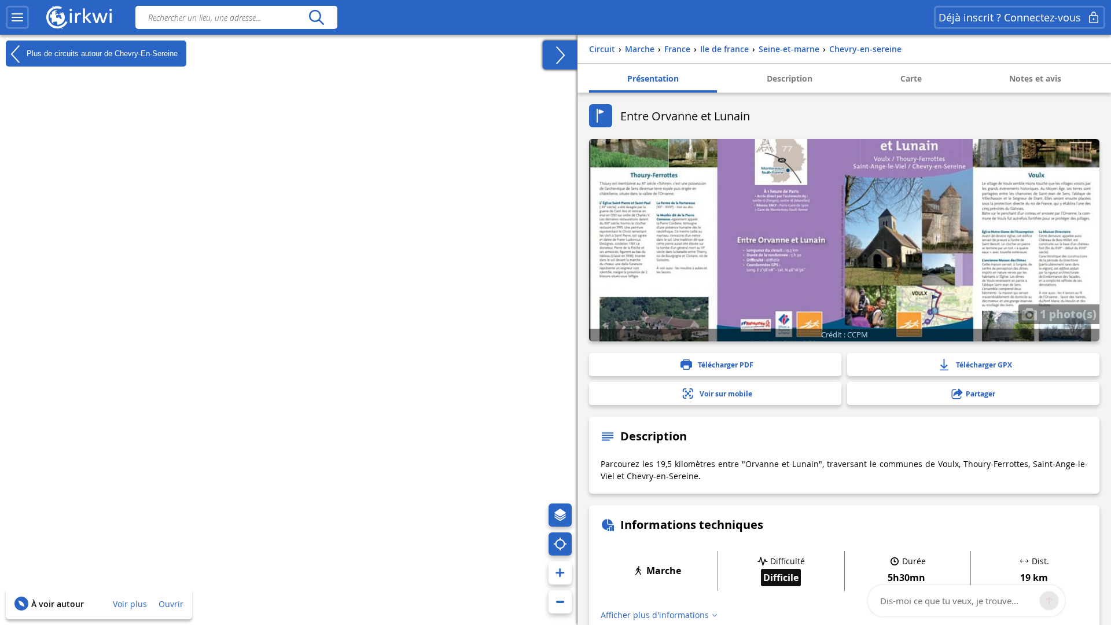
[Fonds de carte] (560, 515)
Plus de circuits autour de (101, 53)
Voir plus (130, 603)
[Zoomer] (560, 572)
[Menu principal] (17, 17)
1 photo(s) (1067, 314)
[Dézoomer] (560, 601)
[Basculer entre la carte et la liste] (560, 55)
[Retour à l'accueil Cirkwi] (79, 17)
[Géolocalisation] (560, 544)
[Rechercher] (316, 17)
